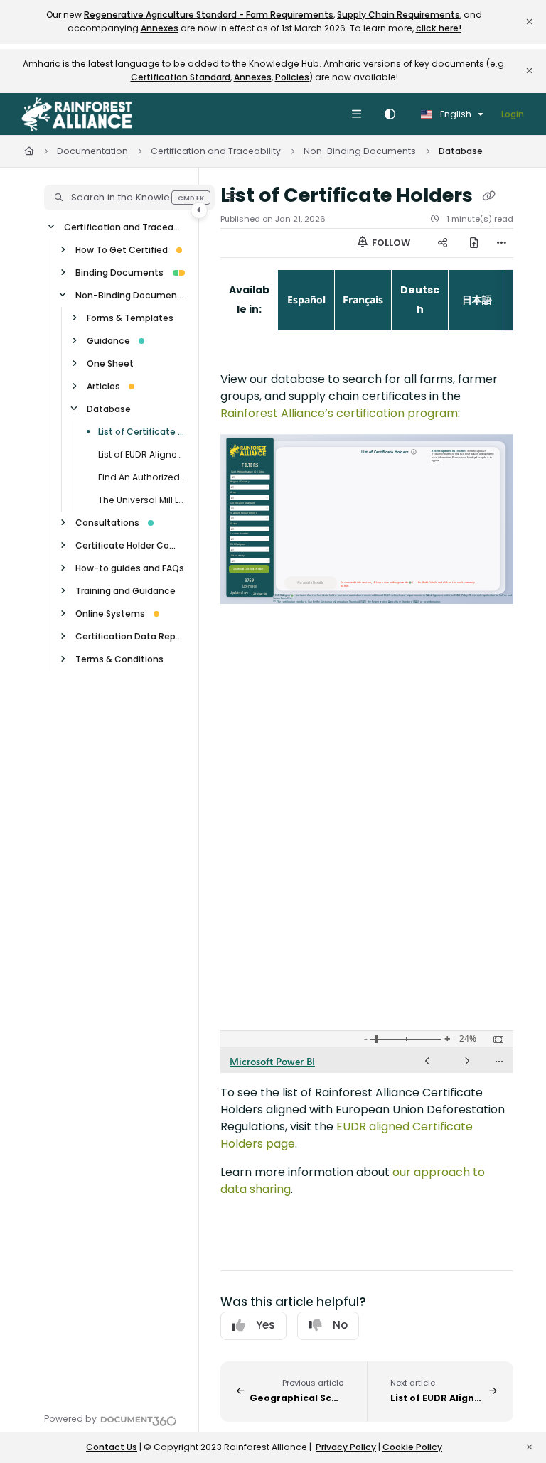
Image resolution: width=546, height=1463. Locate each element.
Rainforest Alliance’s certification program (339, 413)
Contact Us (111, 1447)
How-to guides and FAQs (129, 568)
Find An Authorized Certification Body (141, 477)
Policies (292, 77)
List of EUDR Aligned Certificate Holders (141, 454)
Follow (390, 242)
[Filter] (231, 197)
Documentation (92, 151)
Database (461, 151)
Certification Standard (180, 77)
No (340, 1324)
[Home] (76, 114)
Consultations (107, 523)
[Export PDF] (473, 243)
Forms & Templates (130, 318)
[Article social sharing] (442, 243)
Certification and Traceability (216, 151)
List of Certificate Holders (141, 432)
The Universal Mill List (141, 500)
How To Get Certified (121, 250)
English (454, 114)
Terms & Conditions (119, 659)
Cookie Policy (412, 1447)
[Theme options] (389, 114)
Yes (265, 1324)
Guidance (108, 341)
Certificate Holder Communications (130, 545)
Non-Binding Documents (360, 151)
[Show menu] (356, 114)
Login (512, 114)
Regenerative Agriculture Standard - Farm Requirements (208, 15)
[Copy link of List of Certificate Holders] (488, 196)
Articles (103, 386)
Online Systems (110, 614)
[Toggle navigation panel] (199, 210)
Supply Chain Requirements (398, 15)
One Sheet (110, 363)
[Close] (528, 22)
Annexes (159, 28)
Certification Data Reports (130, 636)
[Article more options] (502, 243)
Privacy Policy (346, 1447)
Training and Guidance (125, 591)
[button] (129, 197)
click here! (438, 28)
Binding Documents (119, 272)
